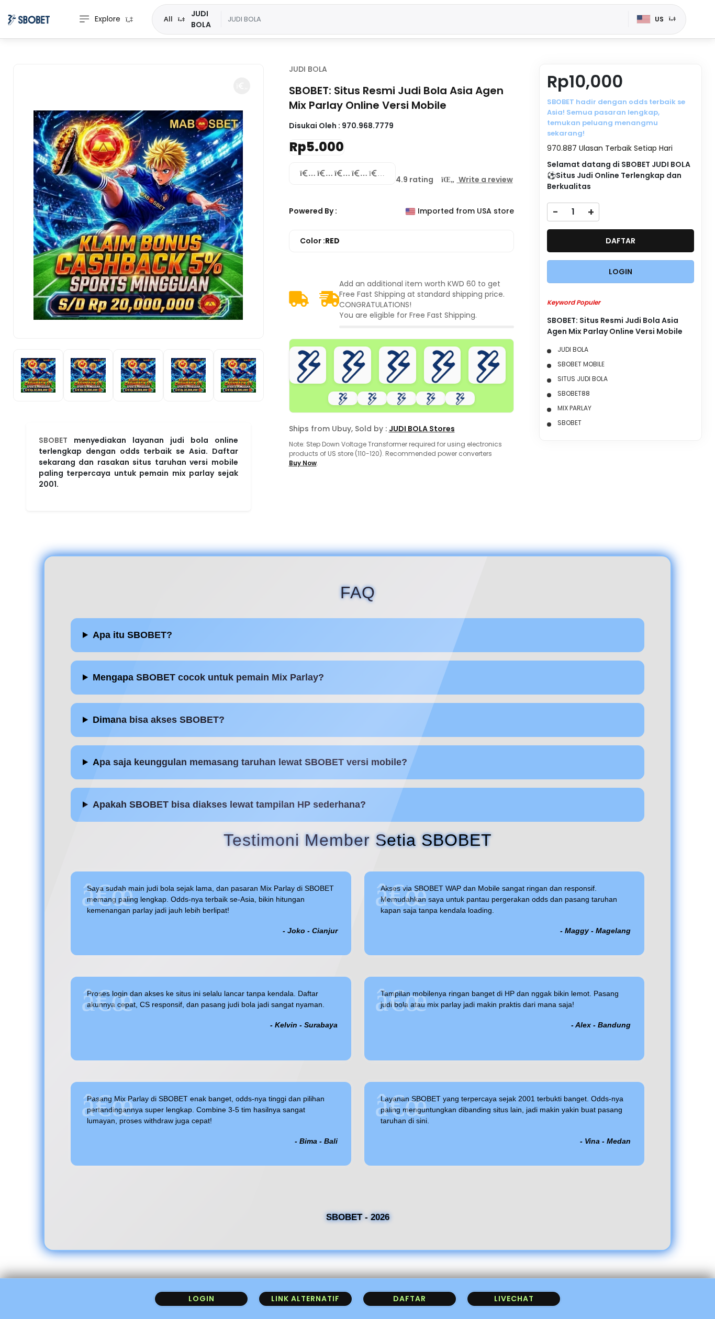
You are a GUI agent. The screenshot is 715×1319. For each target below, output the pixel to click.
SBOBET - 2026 (357, 1217)
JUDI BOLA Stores (422, 428)
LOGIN (620, 271)
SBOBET (53, 440)
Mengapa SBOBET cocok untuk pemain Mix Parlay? (208, 677)
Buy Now (303, 463)
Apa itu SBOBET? (132, 635)
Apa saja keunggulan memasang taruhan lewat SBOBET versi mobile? (250, 762)
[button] (241, 85)
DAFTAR (620, 241)
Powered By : (313, 211)
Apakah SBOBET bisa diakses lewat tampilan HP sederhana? (229, 804)
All (168, 19)
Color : (320, 241)
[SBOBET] (29, 19)
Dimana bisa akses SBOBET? (159, 719)
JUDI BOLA (308, 69)
